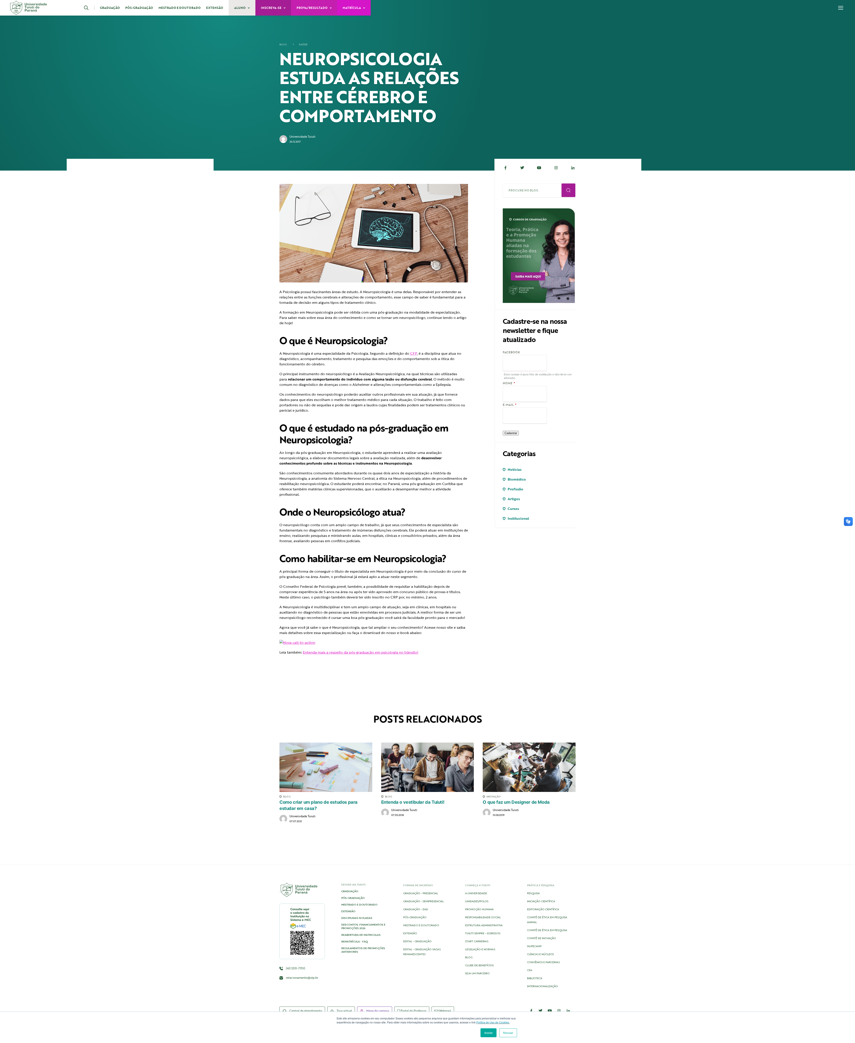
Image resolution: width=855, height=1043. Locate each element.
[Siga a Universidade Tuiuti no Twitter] (540, 1010)
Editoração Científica (543, 909)
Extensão (214, 8)
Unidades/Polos (476, 901)
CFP (413, 353)
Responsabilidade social (483, 917)
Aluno (240, 8)
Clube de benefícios (479, 965)
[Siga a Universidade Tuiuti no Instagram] (559, 1010)
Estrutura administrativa (484, 925)
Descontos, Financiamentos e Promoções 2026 (363, 926)
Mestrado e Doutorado (180, 8)
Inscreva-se (271, 8)
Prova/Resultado (312, 8)
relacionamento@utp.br (302, 977)
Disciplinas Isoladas (356, 918)
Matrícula (352, 8)
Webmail (444, 1011)
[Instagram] (556, 167)
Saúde (303, 44)
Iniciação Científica (541, 901)
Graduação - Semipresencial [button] (423, 901)
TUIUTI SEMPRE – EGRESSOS (482, 933)
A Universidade (476, 893)
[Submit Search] (568, 190)
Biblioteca (534, 978)
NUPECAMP (534, 946)
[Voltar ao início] (28, 8)
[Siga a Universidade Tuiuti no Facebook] (531, 1010)
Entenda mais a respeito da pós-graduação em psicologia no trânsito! (360, 652)
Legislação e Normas (480, 949)
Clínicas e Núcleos (540, 954)
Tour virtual (344, 1011)
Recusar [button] (508, 1033)
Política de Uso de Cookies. (493, 1022)
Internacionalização (542, 986)
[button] (89, 8)
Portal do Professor (413, 1011)
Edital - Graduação (417, 941)
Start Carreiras (476, 941)
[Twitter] (522, 167)
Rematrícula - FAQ (354, 941)
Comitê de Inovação (541, 938)
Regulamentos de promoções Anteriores (363, 950)
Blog (283, 44)
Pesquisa (533, 893)
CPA (529, 970)
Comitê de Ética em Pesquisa (547, 930)
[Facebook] (505, 167)
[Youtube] (539, 167)
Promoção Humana (479, 909)
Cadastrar (511, 433)
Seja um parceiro (477, 973)
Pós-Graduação (139, 8)
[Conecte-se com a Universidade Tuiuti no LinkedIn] (568, 1010)
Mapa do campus (377, 1011)
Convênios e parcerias (543, 962)
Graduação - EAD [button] (415, 909)
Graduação (110, 8)
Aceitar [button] (488, 1033)
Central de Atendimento (305, 1011)
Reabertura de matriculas (361, 935)
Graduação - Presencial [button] (420, 893)
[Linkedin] (572, 167)
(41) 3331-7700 (295, 968)
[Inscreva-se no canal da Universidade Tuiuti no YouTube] (549, 1010)
